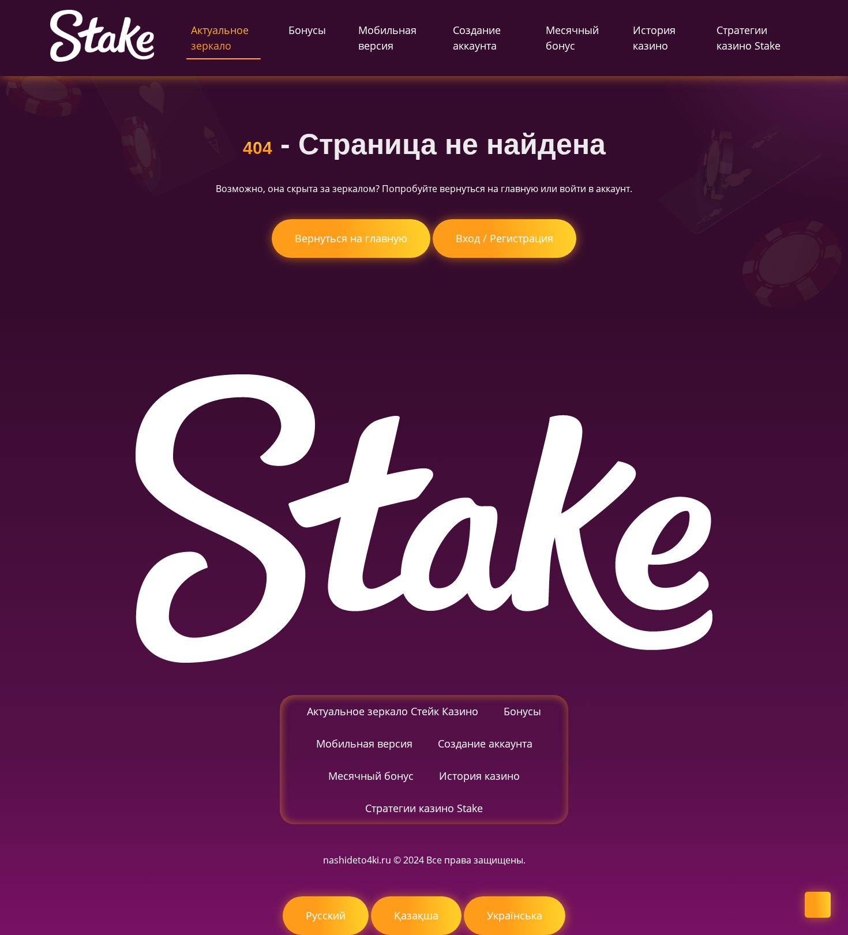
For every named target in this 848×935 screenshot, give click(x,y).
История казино (654, 37)
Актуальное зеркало (220, 37)
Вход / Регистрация (504, 238)
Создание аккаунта (477, 37)
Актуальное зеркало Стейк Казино (392, 711)
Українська (514, 915)
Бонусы (307, 30)
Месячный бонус (572, 37)
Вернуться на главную (351, 238)
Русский (326, 915)
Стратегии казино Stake (748, 37)
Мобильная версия (387, 37)
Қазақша (416, 915)
